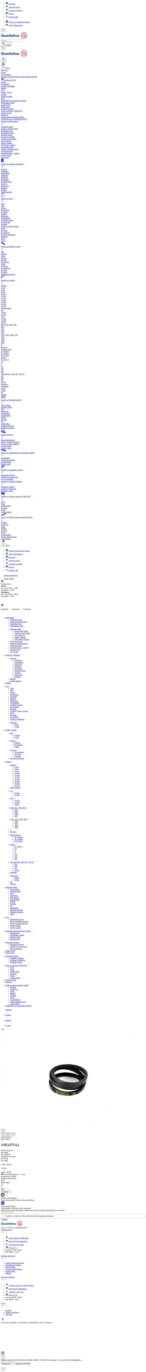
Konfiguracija (6, 1363)
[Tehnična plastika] (3, 494)
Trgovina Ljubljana (8, 1277)
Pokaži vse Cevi (7, 199)
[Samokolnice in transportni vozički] (3, 468)
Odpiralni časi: (6, 584)
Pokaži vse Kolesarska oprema (12, 470)
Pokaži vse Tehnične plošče (11, 400)
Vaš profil (10, 77)
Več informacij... (76, 1360)
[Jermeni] (3, 398)
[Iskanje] (3, 59)
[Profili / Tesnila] (2, 278)
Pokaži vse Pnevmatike (9, 121)
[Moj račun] (3, 64)
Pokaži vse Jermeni (8, 280)
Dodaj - (7, 1192)
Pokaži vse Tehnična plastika (11, 482)
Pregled (4, 77)
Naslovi (17, 77)
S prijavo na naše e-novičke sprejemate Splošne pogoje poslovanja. (29, 1216)
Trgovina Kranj (6, 1230)
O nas (3, 1303)
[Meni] (3, 30)
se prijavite (7, 75)
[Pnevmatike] (2, 162)
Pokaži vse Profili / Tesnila (11, 247)
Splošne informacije (8, 1256)
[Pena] (3, 450)
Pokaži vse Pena (7, 435)
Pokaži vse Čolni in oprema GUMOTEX (16, 496)
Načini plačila (25, 77)
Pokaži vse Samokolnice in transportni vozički (18, 453)
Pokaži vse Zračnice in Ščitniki (12, 164)
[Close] (3, 1130)
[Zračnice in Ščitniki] (2, 196)
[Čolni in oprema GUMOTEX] (3, 515)
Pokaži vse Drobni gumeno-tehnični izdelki (17, 517)
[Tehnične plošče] (3, 432)
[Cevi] (3, 244)
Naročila (34, 77)
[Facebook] (3, 1321)
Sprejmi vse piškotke (23, 1363)
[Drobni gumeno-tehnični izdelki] (3, 542)
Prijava (3, 73)
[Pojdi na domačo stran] (15, 38)
